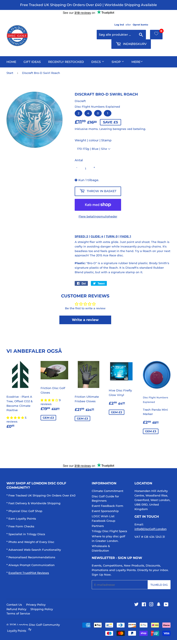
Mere (135, 62)
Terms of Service (18, 613)
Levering (105, 129)
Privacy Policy (36, 604)
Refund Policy (16, 609)
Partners (98, 526)
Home (11, 62)
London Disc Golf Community (38, 624)
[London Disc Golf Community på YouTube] (166, 605)
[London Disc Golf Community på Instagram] (151, 605)
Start (9, 73)
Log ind (119, 24)
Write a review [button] (85, 320)
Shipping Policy (41, 609)
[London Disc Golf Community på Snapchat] (158, 605)
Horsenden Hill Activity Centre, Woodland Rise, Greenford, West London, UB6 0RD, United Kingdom (152, 500)
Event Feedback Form (107, 506)
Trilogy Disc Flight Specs (109, 531)
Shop (117, 62)
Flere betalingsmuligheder (98, 216)
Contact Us (14, 604)
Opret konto (140, 24)
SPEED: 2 (81, 236)
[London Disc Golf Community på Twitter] (136, 605)
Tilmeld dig (159, 584)
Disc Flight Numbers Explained (97, 106)
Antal (79, 160)
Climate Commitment (107, 491)
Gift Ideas (32, 62)
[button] (15, 417)
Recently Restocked (66, 62)
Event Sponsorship (105, 511)
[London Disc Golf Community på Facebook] (144, 605)
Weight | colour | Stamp (93, 140)
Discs (96, 62)
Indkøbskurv (134, 44)
